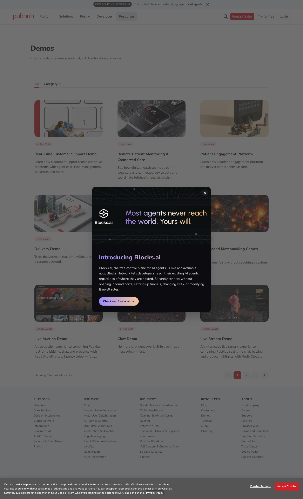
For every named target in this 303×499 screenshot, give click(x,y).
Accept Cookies (286, 486)
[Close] (205, 192)
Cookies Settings (260, 486)
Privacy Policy (154, 493)
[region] (151, 488)
